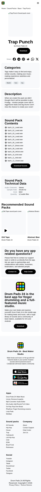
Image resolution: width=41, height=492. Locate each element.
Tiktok (8, 463)
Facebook (9, 471)
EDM (8, 442)
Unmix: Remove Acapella (14, 399)
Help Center (28, 271)
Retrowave (9, 447)
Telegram (9, 473)
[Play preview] (5, 230)
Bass (19, 8)
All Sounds (10, 425)
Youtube (9, 458)
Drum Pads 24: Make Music (15, 397)
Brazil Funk (10, 445)
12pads (9, 83)
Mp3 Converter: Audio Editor (15, 401)
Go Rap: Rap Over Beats (14, 406)
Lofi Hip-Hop (10, 437)
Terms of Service (26, 485)
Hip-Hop (9, 427)
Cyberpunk (10, 435)
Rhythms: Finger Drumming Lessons (18, 409)
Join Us (25, 432)
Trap (7, 432)
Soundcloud (10, 466)
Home (4, 8)
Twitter (8, 468)
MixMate (9, 414)
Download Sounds (20, 166)
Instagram (9, 461)
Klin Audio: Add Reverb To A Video (17, 404)
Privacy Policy (14, 485)
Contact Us (12, 271)
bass (16, 83)
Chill (7, 440)
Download (23, 51)
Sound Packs (11, 8)
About (25, 425)
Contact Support (28, 427)
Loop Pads (9, 411)
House (8, 430)
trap (22, 83)
